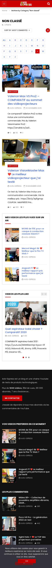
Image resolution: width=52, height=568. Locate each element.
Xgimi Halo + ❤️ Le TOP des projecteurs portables (32, 538)
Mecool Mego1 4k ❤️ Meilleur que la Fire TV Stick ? (33, 251)
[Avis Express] (26, 4)
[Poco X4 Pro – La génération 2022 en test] (9, 524)
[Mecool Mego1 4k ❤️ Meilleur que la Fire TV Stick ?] (12, 255)
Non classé (12, 92)
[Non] (24, 563)
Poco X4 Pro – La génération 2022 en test (33, 518)
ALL (4, 40)
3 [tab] (29, 357)
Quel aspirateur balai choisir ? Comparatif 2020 (23, 330)
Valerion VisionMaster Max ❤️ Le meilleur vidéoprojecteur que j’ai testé (26, 176)
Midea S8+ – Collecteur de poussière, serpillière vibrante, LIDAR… (34, 500)
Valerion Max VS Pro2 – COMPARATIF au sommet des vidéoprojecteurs (25, 100)
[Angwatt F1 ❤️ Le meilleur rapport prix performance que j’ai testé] (12, 274)
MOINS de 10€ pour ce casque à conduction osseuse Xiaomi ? (33, 231)
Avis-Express (15, 108)
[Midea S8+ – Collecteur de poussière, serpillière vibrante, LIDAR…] (9, 504)
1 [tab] (23, 357)
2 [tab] (26, 357)
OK (26, 561)
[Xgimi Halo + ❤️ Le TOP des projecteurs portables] (9, 543)
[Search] (48, 3)
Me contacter (12, 398)
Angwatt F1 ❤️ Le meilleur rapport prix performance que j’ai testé (32, 272)
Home (4, 10)
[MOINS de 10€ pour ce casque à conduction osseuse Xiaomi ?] (12, 235)
